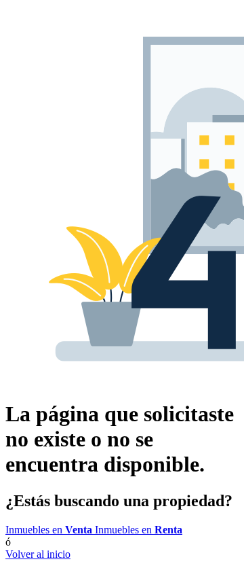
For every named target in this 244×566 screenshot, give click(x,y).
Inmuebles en (48, 529)
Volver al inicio (37, 554)
